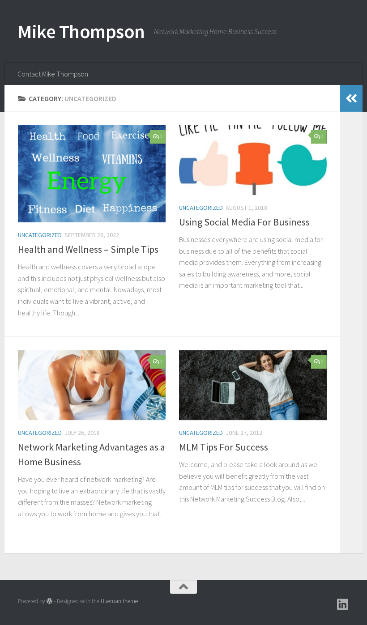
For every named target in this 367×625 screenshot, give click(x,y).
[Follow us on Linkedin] (343, 604)
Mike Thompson (81, 31)
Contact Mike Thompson (52, 73)
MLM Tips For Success (223, 447)
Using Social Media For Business (244, 222)
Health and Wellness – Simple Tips (88, 249)
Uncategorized (40, 235)
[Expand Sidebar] (351, 98)
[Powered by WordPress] (49, 601)
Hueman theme (119, 601)
